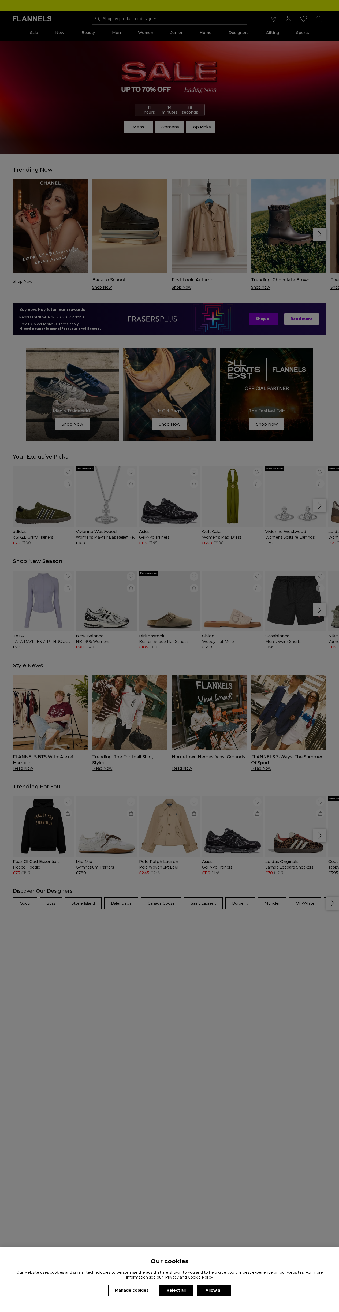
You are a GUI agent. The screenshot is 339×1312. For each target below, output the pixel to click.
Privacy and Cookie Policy (189, 1277)
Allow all (214, 1290)
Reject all (176, 1290)
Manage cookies (131, 1290)
